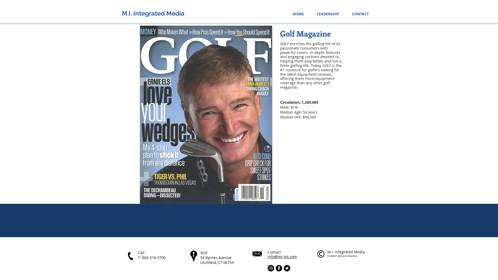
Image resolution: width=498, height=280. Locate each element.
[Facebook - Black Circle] (279, 268)
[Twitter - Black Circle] (287, 268)
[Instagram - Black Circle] (271, 268)
